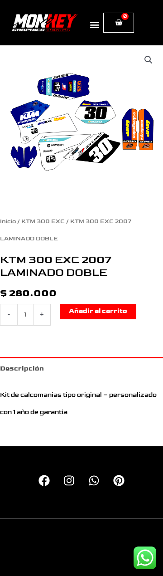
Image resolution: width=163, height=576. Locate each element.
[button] (94, 24)
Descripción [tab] (22, 368)
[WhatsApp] (94, 480)
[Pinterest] (119, 480)
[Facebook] (44, 480)
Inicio (8, 221)
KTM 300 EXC (43, 221)
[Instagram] (69, 480)
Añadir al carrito (98, 311)
